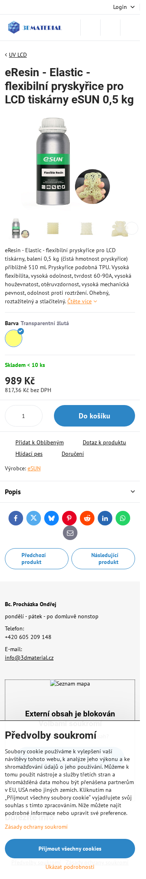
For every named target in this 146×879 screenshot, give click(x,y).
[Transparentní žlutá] (13, 338)
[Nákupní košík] (110, 27)
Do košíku (94, 415)
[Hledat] (90, 27)
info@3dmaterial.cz (29, 657)
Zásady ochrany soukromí (36, 826)
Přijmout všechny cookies (70, 848)
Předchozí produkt (33, 558)
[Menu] (130, 27)
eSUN (34, 468)
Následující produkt (104, 558)
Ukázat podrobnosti (69, 866)
